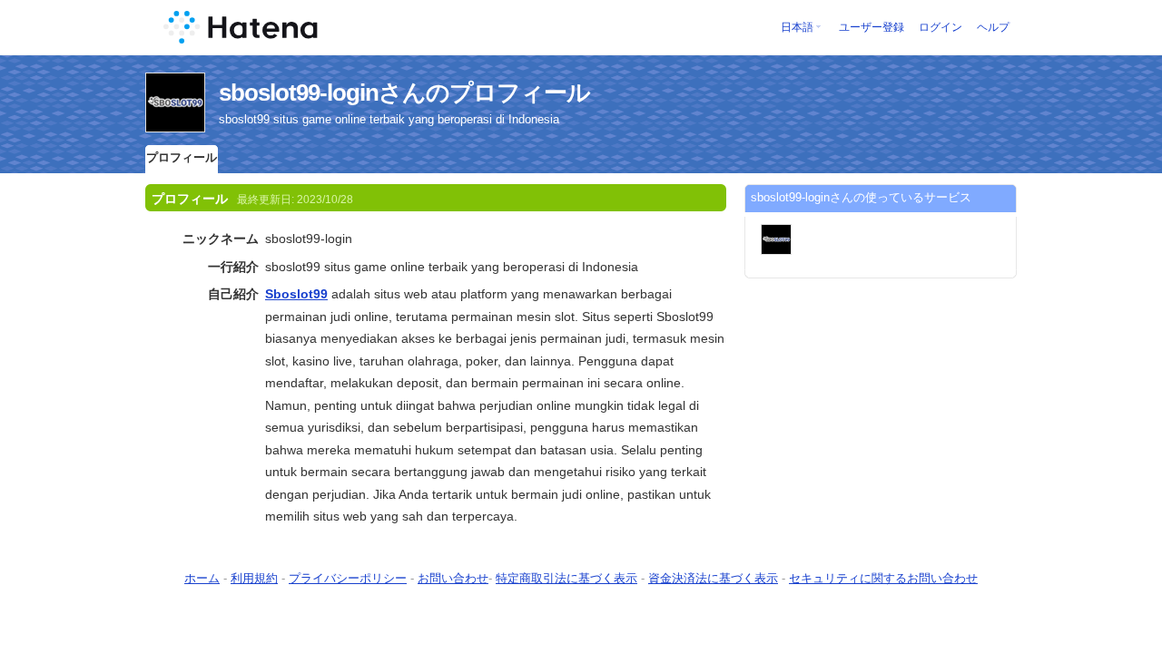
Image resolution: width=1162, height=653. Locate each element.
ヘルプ (993, 27)
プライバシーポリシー (348, 578)
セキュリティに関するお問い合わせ (883, 578)
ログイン (940, 27)
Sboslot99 (296, 294)
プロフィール (181, 157)
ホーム (202, 578)
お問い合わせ (453, 578)
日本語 (797, 27)
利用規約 (254, 578)
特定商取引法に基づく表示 (566, 578)
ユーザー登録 (871, 27)
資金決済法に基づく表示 (713, 578)
